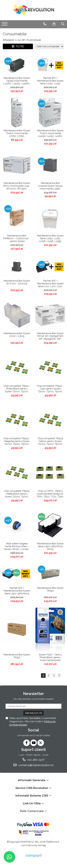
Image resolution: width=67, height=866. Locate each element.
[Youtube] (33, 743)
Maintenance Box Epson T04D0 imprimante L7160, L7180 (17, 133)
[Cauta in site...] (63, 24)
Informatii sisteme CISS (32, 795)
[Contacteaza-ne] (45, 24)
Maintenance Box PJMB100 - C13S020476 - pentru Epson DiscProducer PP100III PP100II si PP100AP (16, 238)
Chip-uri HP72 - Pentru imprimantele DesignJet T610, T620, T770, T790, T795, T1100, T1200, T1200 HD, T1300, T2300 (50, 494)
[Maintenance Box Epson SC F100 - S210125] (17, 266)
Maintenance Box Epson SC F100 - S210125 (17, 282)
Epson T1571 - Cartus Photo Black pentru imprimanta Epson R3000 (50, 657)
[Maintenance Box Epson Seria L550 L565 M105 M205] (50, 525)
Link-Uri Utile (32, 803)
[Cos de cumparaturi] (54, 24)
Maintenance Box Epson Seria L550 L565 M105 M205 (50, 546)
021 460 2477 (35, 759)
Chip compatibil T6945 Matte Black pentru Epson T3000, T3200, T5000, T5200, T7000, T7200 (16, 494)
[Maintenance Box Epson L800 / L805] (17, 315)
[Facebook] (26, 743)
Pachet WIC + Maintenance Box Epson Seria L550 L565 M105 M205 (17, 590)
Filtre (19, 46)
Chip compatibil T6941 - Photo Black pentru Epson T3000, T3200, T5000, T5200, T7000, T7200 (17, 388)
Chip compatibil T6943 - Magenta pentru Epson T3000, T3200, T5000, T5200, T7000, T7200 (16, 441)
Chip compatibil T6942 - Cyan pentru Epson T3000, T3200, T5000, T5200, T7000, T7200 (50, 388)
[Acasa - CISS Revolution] (33, 10)
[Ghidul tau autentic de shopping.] (33, 856)
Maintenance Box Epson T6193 (17, 656)
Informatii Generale (32, 780)
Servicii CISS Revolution (32, 788)
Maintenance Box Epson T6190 (50, 589)
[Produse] (5, 25)
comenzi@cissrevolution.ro (35, 765)
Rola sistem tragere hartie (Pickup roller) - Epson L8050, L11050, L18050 (16, 546)
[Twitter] (40, 743)
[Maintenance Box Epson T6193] (17, 629)
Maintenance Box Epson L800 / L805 (17, 334)
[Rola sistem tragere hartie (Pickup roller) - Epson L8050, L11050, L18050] (17, 525)
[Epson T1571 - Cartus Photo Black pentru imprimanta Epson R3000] (50, 629)
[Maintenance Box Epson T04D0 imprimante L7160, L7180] (17, 112)
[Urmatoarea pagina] (59, 675)
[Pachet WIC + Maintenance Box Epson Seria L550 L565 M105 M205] (17, 574)
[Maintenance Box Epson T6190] (50, 574)
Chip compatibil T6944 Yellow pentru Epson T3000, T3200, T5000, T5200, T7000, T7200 (50, 441)
